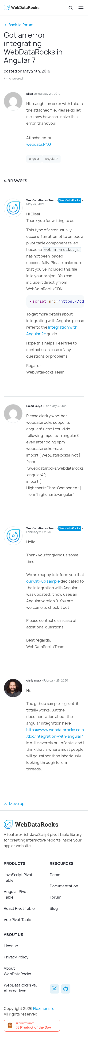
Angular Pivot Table (16, 894)
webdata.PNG (38, 144)
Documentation (64, 886)
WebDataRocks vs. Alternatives (20, 988)
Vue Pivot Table (17, 919)
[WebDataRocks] (24, 8)
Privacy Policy (16, 957)
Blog (54, 908)
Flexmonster (44, 1008)
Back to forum (20, 24)
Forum (55, 897)
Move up (16, 803)
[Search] (70, 7)
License (11, 945)
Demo (55, 874)
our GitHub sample (43, 581)
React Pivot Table (19, 908)
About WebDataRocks (17, 971)
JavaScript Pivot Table (18, 877)
